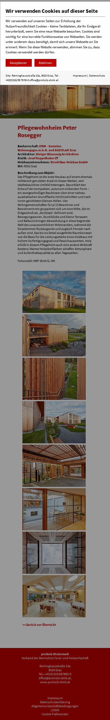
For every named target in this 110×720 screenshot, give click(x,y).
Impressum (80, 75)
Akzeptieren (19, 63)
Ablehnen (45, 63)
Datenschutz (97, 75)
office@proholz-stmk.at (43, 80)
